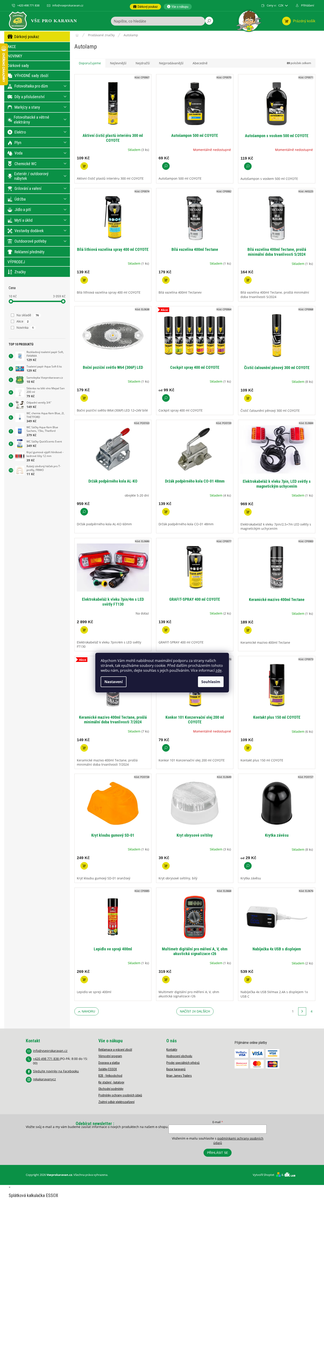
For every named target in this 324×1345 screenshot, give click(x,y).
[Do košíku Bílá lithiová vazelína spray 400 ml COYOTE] (84, 280)
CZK (281, 5)
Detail (166, 166)
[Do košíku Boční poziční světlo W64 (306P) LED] (84, 398)
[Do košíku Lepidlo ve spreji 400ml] (84, 979)
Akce (22, 321)
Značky (20, 272)
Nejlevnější (118, 63)
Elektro (20, 132)
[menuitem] (145, 7)
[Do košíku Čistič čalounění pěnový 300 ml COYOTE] (248, 398)
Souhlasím (210, 681)
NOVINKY (15, 56)
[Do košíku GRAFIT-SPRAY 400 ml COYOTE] (166, 630)
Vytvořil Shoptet (263, 1175)
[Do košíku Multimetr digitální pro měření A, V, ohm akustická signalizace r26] (166, 979)
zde (219, 670)
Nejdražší (143, 63)
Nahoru (88, 1011)
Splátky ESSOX (107, 1069)
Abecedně (200, 63)
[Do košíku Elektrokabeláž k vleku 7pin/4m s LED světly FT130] (84, 630)
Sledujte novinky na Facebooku (56, 1071)
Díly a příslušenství (29, 96)
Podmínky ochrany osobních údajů (120, 1095)
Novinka (25, 327)
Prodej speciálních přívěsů (183, 1063)
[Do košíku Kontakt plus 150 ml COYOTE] (248, 748)
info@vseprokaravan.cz (50, 1051)
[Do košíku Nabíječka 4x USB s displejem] (248, 979)
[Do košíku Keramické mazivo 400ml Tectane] (248, 630)
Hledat (209, 21)
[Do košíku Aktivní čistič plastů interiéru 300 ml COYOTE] (84, 166)
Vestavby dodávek (29, 230)
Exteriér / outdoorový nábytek (31, 176)
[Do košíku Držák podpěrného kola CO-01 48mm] (166, 511)
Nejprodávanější (171, 63)
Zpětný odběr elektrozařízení (116, 1102)
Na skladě (27, 315)
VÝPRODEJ (16, 262)
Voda (18, 153)
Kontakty (171, 1049)
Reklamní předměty (29, 252)
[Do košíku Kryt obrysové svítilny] (166, 866)
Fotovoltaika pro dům (31, 86)
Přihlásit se (217, 1152)
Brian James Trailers (179, 1075)
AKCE (12, 46)
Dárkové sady (18, 65)
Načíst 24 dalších (195, 1011)
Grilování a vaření (27, 188)
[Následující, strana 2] (302, 1011)
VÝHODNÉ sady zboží (31, 75)
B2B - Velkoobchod (110, 1075)
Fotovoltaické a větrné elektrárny (31, 119)
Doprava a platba (109, 1063)
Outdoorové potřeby (30, 241)
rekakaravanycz (44, 1079)
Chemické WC (25, 163)
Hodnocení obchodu (179, 1056)
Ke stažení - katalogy (111, 1082)
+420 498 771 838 (46, 1059)
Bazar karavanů (175, 1069)
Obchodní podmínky (110, 1089)
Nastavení (113, 681)
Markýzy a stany (27, 107)
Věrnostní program (110, 1056)
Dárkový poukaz (26, 36)
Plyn (17, 142)
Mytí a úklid (23, 220)
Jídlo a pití (22, 209)
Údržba (20, 199)
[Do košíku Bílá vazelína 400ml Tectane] (166, 280)
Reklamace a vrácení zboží (115, 1049)
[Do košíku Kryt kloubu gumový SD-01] (84, 866)
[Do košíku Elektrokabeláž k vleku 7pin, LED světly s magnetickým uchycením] (248, 512)
